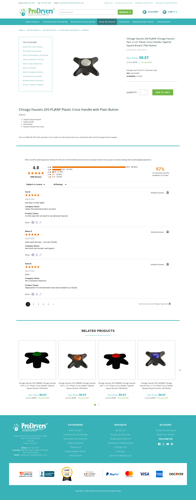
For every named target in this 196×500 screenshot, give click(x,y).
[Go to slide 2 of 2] (98, 405)
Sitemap (120, 451)
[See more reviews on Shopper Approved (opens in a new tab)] (40, 223)
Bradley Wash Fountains (33, 80)
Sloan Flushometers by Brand (35, 55)
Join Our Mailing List (121, 455)
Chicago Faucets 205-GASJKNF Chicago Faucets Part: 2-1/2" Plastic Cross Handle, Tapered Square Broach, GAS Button (156, 385)
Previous (13, 370)
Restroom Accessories (83, 21)
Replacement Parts (143, 21)
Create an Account (165, 430)
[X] (163, 444)
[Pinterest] (172, 444)
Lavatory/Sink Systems (32, 76)
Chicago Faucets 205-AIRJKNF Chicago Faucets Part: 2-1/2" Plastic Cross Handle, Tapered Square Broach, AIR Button (77, 385)
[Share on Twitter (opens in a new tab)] (36, 222)
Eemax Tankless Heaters (33, 85)
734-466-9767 (30, 448)
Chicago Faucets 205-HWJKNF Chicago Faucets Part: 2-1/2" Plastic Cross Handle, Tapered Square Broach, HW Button (116, 385)
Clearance (124, 21)
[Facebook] (159, 444)
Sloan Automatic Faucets (33, 59)
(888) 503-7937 (29, 3)
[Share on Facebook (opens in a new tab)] (33, 223)
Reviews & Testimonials (166, 3)
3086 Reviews (38, 177)
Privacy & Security (124, 3)
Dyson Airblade (29, 68)
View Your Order (166, 434)
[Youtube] (168, 444)
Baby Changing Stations (33, 72)
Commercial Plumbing (55, 21)
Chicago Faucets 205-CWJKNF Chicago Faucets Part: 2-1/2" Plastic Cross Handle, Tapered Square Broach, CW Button (37, 385)
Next (180, 370)
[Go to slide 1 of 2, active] (95, 405)
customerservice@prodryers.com (30, 455)
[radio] (98, 167)
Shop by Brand (107, 21)
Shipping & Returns (144, 3)
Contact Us (120, 447)
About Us (108, 3)
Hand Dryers (33, 21)
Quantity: (132, 92)
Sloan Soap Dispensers (33, 64)
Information (163, 21)
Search (124, 12)
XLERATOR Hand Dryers (33, 47)
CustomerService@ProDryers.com (71, 3)
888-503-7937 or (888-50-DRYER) (30, 450)
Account (153, 12)
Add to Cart (37, 363)
